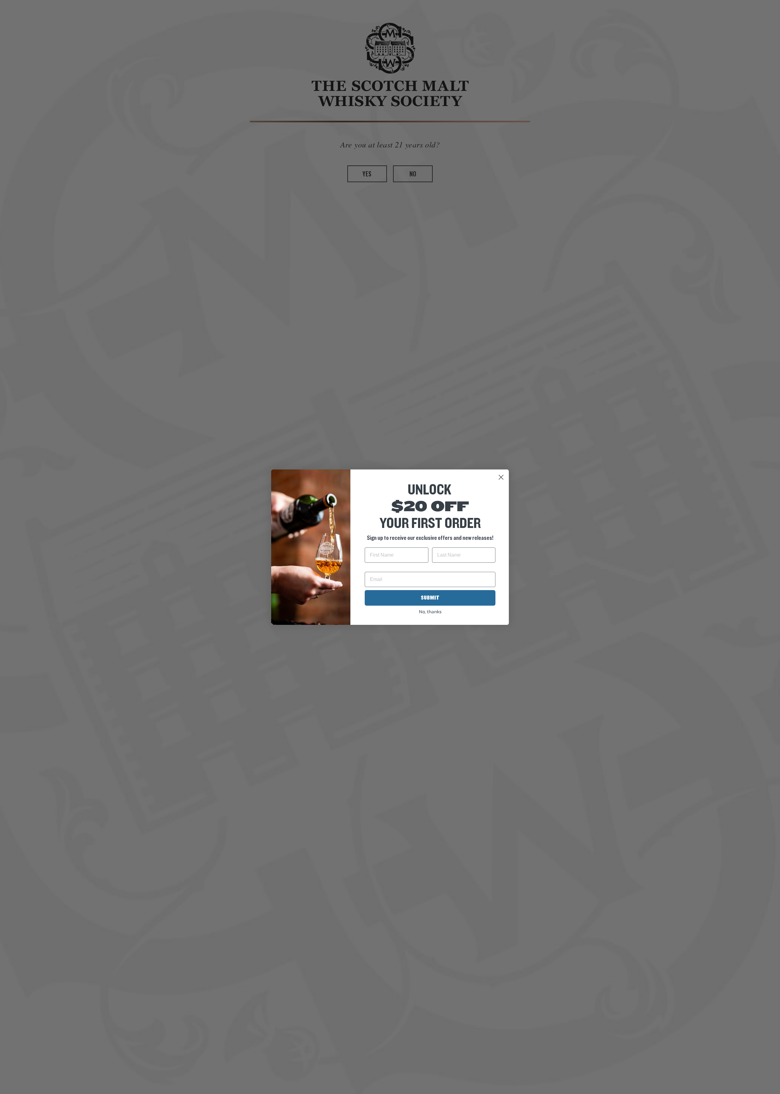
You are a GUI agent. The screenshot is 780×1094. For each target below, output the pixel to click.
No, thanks (430, 611)
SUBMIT (430, 597)
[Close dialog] (501, 477)
